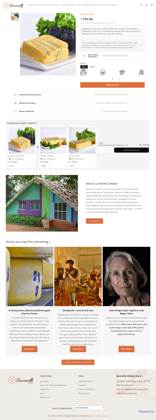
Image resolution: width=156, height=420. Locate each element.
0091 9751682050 (125, 389)
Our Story (44, 381)
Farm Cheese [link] (74, 156)
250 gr (84, 67)
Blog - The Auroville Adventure (53, 385)
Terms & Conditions (86, 389)
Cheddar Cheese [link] (47, 156)
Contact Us (44, 389)
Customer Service (85, 381)
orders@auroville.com (127, 393)
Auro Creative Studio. (99, 416)
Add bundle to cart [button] (131, 150)
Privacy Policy (84, 393)
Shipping (82, 385)
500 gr (92, 67)
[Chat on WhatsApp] (146, 411)
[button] (33, 5)
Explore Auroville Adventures (78, 362)
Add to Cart (112, 85)
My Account (45, 397)
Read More (29, 349)
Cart (42, 393)
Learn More (94, 221)
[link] (21, 140)
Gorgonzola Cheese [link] (16, 156)
